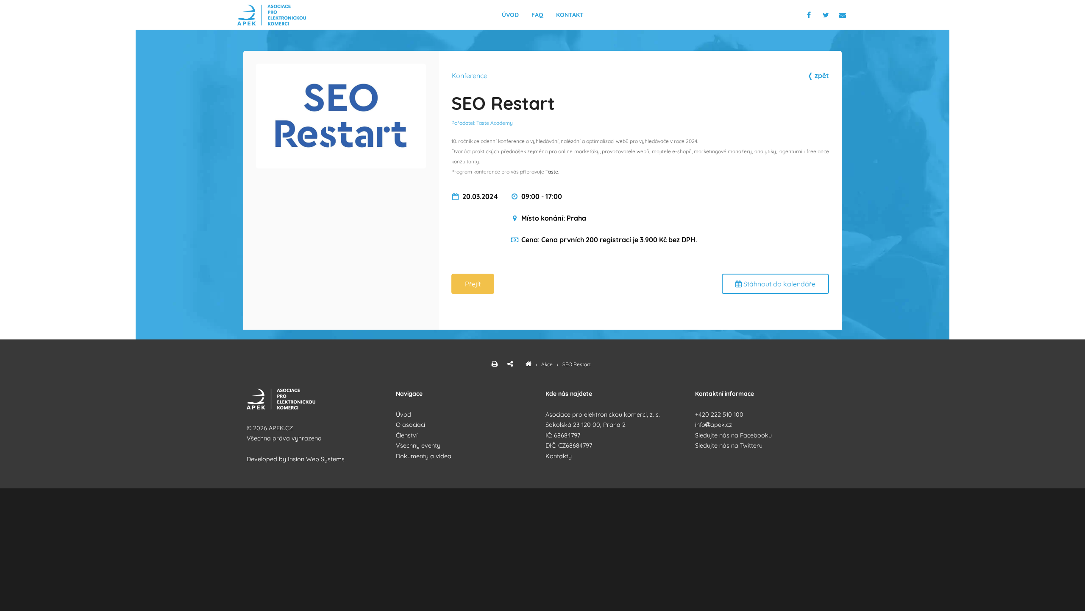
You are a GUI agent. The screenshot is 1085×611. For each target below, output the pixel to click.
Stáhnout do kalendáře (778, 284)
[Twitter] (827, 15)
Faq (537, 15)
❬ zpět (818, 75)
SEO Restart (576, 364)
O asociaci (410, 425)
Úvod (510, 15)
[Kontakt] (843, 15)
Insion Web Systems (316, 459)
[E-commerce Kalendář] (528, 364)
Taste (551, 171)
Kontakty (558, 456)
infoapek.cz (713, 425)
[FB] (809, 15)
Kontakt (570, 15)
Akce (547, 364)
